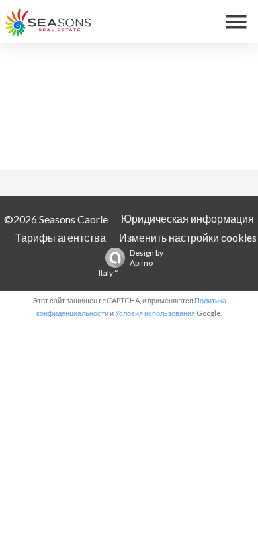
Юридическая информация (187, 218)
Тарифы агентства (60, 237)
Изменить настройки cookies (188, 237)
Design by (131, 263)
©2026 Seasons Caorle (56, 219)
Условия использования (155, 313)
